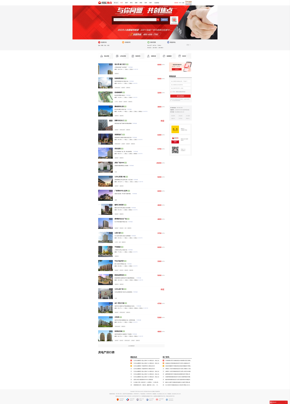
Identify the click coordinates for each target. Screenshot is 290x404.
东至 (108, 45)
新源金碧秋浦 (119, 275)
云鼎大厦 (118, 233)
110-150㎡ (155, 47)
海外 (150, 2)
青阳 (102, 45)
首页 (121, 2)
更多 (188, 45)
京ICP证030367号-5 (136, 396)
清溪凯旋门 (118, 134)
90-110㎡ (149, 47)
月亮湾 (117, 317)
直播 (136, 2)
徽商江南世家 (119, 205)
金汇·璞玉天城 (119, 303)
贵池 (99, 45)
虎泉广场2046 (119, 162)
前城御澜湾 (118, 92)
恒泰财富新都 (119, 78)
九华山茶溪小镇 (120, 176)
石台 (105, 45)
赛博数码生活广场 (121, 219)
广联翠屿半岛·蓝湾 (121, 191)
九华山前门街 (119, 289)
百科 (146, 2)
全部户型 (136, 69)
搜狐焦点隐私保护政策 (180, 91)
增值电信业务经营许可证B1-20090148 (123, 396)
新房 (126, 2)
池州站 (182, 140)
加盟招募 (176, 2)
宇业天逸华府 (119, 261)
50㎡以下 (149, 45)
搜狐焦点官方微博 (184, 139)
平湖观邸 (118, 247)
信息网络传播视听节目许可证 (159, 396)
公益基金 (156, 2)
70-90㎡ (159, 45)
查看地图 (131, 67)
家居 (141, 2)
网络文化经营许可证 (170, 396)
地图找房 (164, 19)
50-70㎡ (155, 45)
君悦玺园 (118, 148)
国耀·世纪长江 (119, 120)
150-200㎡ (161, 47)
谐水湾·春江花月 (120, 64)
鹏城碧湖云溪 (119, 106)
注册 (183, 2)
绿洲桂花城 (118, 331)
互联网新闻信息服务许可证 (147, 396)
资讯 (131, 2)
